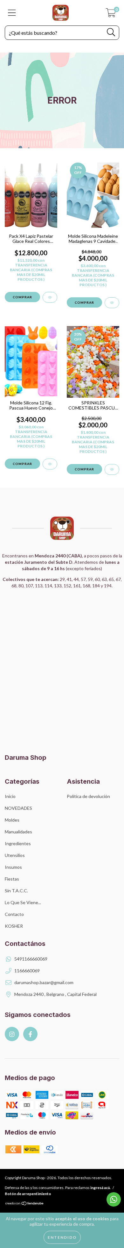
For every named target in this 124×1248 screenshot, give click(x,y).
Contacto (14, 914)
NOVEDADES (18, 808)
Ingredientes (18, 843)
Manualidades (18, 831)
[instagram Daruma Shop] (12, 1034)
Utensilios (15, 855)
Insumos (13, 867)
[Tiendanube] (25, 1203)
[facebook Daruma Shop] (30, 1034)
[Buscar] (111, 32)
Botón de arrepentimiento (28, 1193)
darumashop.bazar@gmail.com (43, 982)
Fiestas (12, 879)
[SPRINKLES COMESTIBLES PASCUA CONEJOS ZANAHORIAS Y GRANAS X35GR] (112, 469)
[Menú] (12, 13)
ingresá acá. (100, 1187)
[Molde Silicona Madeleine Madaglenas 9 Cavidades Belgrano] (112, 302)
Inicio (10, 796)
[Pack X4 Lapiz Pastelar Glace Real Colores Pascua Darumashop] (50, 297)
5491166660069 (30, 958)
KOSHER (14, 926)
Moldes (12, 820)
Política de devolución (88, 796)
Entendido (62, 1237)
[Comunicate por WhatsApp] (114, 1199)
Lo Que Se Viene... (23, 902)
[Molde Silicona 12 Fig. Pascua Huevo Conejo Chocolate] (50, 464)
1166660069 (27, 970)
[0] (111, 14)
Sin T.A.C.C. (16, 890)
